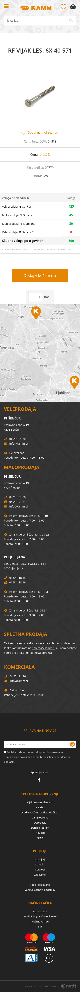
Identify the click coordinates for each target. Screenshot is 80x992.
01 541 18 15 (17, 578)
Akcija (40, 838)
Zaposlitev (40, 874)
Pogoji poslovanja (40, 884)
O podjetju (40, 859)
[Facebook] (40, 780)
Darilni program (40, 827)
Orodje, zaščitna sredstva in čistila (40, 812)
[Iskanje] (71, 20)
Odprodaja (40, 822)
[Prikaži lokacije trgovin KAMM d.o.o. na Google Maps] (40, 353)
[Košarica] (74, 7)
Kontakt (40, 864)
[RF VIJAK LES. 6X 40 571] (40, 96)
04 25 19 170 (18, 676)
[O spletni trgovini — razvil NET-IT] (68, 986)
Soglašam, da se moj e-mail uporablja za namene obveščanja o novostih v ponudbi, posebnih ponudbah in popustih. (37, 757)
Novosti (40, 832)
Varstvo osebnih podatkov (40, 890)
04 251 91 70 (17, 439)
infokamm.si (18, 443)
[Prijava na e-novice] (72, 744)
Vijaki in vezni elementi (40, 802)
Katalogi (40, 869)
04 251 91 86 (17, 497)
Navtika (40, 807)
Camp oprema (40, 817)
